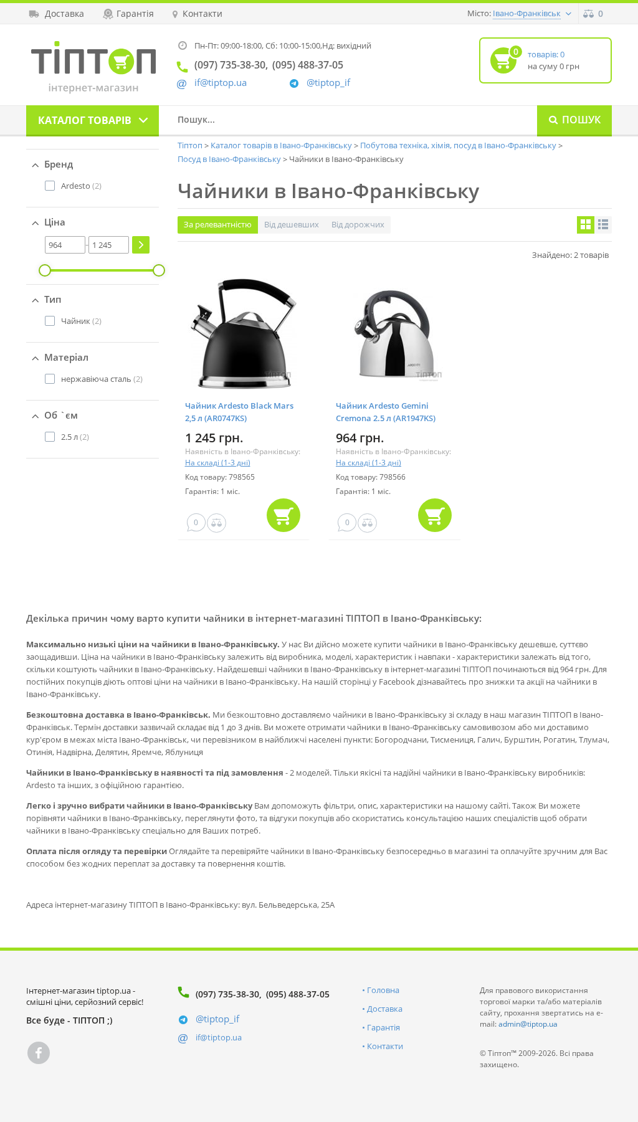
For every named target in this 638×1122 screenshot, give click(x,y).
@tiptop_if (328, 82)
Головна (383, 990)
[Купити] (283, 515)
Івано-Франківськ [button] (527, 13)
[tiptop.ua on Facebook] (38, 1053)
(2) (81, 185)
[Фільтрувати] (141, 245)
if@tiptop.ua (219, 1037)
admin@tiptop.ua (528, 1024)
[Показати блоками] (585, 225)
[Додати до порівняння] (216, 523)
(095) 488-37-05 (298, 994)
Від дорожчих (357, 224)
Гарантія (383, 1027)
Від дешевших (291, 224)
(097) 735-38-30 (227, 994)
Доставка (384, 1008)
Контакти (385, 1046)
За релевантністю (218, 224)
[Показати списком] (603, 225)
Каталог (84, 120)
